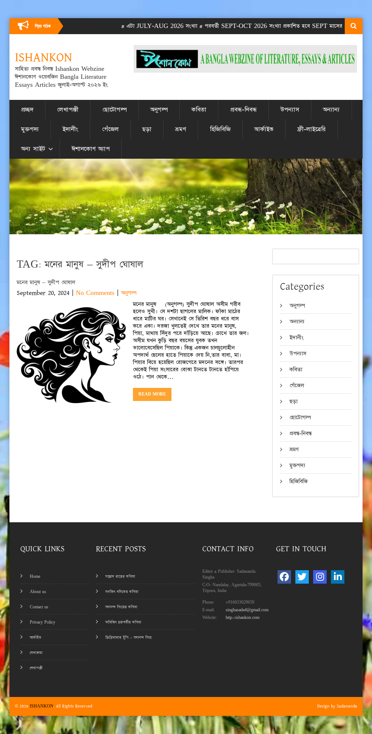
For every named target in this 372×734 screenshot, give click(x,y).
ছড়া (146, 129)
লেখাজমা (36, 652)
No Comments (95, 293)
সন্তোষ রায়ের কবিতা (120, 576)
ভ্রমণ (180, 129)
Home (35, 576)
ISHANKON (41, 706)
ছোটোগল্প (114, 110)
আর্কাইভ (264, 129)
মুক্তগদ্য (30, 129)
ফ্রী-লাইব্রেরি (311, 129)
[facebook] (284, 577)
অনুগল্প (159, 110)
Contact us (39, 607)
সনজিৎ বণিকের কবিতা (121, 591)
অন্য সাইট (33, 149)
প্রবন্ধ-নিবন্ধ (243, 110)
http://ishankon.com (242, 617)
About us (38, 591)
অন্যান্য (331, 110)
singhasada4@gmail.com (247, 610)
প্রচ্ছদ (27, 110)
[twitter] (302, 577)
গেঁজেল (110, 129)
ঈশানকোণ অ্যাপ (91, 149)
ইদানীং (70, 129)
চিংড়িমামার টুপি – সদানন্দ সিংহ (128, 637)
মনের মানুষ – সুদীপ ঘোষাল (46, 282)
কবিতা (198, 110)
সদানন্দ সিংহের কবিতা (121, 607)
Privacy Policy (42, 622)
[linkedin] (337, 577)
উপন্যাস (289, 110)
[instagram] (320, 577)
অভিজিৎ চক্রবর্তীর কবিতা (123, 622)
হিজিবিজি (220, 129)
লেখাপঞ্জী (67, 110)
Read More (152, 394)
